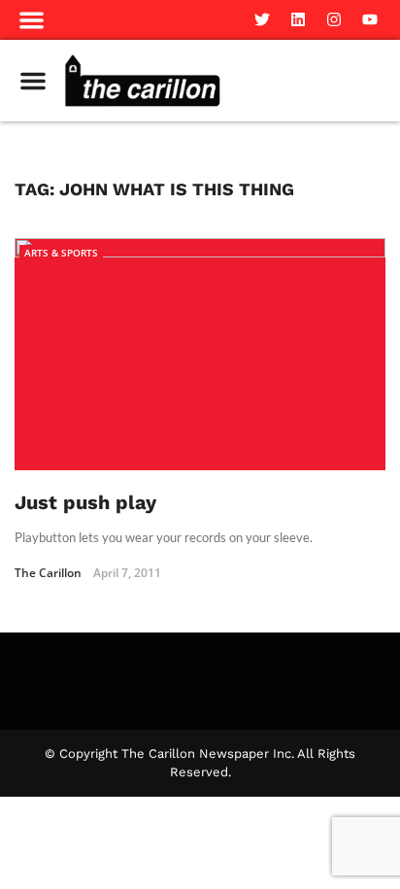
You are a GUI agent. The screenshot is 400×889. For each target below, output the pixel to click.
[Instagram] (334, 19)
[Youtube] (369, 19)
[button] (32, 20)
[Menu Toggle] (33, 80)
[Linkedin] (298, 19)
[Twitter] (262, 19)
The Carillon (48, 572)
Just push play (85, 502)
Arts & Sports (61, 252)
